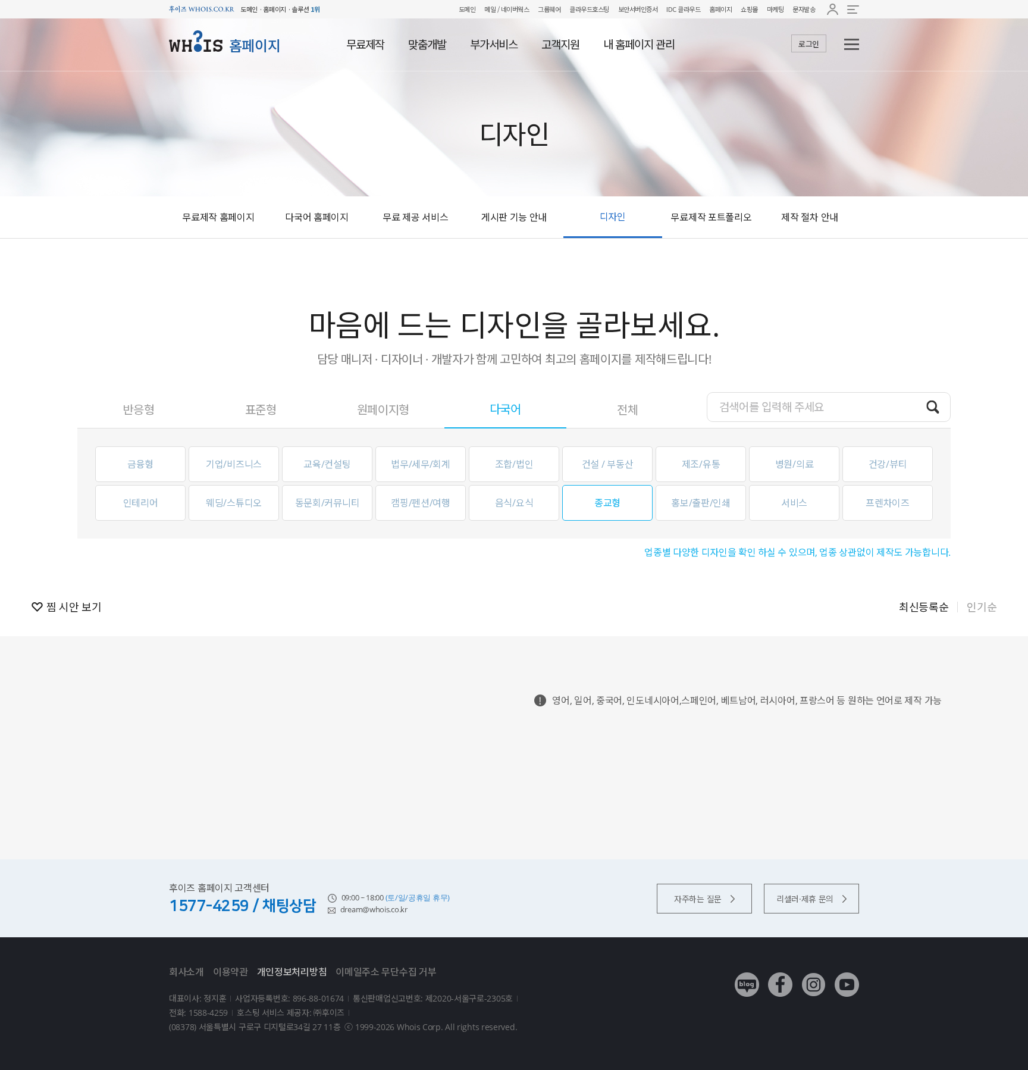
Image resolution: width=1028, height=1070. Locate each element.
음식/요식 (514, 502)
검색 (933, 406)
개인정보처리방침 (292, 971)
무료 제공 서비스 (415, 217)
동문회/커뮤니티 (327, 502)
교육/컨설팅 (326, 464)
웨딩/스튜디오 (234, 502)
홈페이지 (720, 9)
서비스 (794, 502)
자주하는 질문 (698, 899)
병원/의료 (794, 464)
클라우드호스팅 (589, 9)
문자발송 (803, 9)
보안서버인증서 (638, 9)
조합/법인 (514, 464)
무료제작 (365, 44)
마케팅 (775, 9)
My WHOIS (832, 9)
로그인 (808, 44)
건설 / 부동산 (608, 464)
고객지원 (560, 44)
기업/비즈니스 (234, 464)
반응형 (138, 410)
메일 (490, 9)
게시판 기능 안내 (514, 217)
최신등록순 (924, 607)
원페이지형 (383, 410)
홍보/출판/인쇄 (701, 502)
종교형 (607, 502)
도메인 (467, 9)
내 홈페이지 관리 (639, 44)
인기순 (981, 607)
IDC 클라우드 (683, 9)
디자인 (613, 216)
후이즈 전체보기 (853, 9)
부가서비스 (494, 44)
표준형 (261, 410)
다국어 (505, 409)
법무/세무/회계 (420, 464)
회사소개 (186, 971)
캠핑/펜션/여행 (420, 502)
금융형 (140, 464)
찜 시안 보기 (74, 607)
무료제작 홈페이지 (218, 217)
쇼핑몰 (749, 9)
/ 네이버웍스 (512, 9)
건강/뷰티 (888, 464)
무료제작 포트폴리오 (710, 217)
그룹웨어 (549, 9)
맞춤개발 (427, 44)
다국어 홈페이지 (317, 217)
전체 (627, 410)
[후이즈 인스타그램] (813, 976)
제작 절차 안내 (809, 217)
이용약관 (230, 971)
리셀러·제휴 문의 (804, 899)
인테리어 (140, 502)
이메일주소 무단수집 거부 (386, 971)
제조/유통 (701, 464)
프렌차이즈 (888, 502)
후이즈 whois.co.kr (201, 9)
